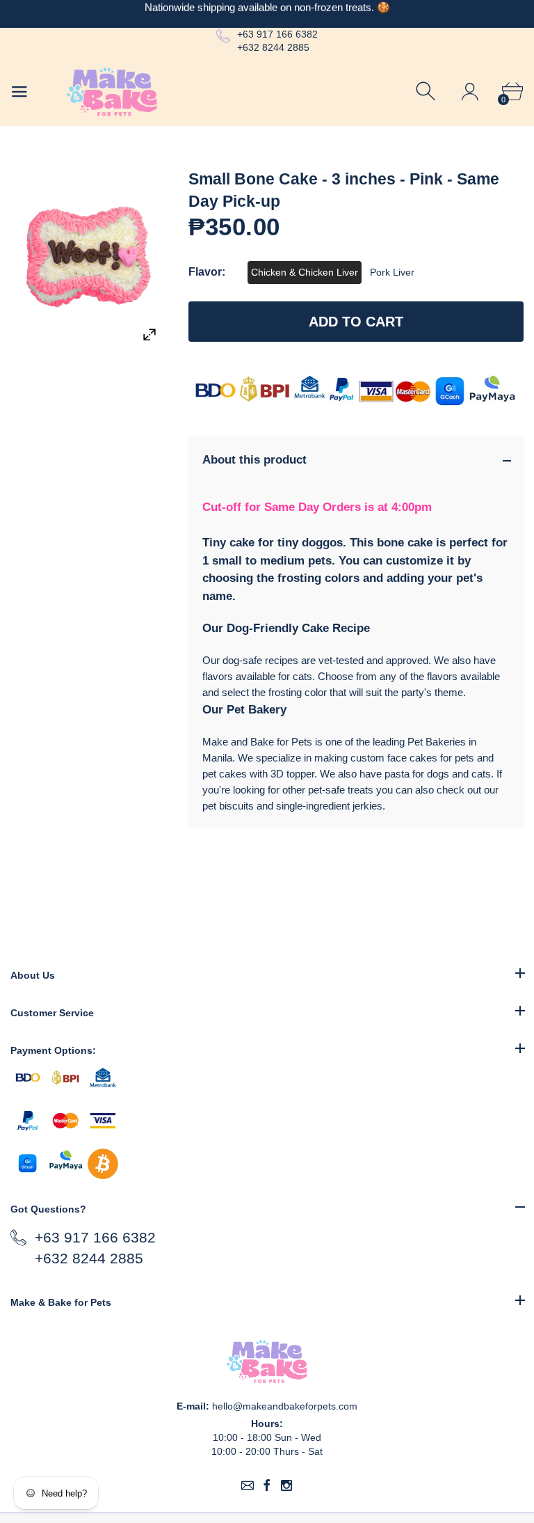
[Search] (427, 91)
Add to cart (356, 321)
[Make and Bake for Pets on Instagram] (286, 1485)
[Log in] (469, 91)
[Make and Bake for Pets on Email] (247, 1485)
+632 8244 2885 (273, 47)
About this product (254, 459)
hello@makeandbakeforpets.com (284, 1406)
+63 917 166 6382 (277, 34)
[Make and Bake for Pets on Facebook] (267, 1485)
